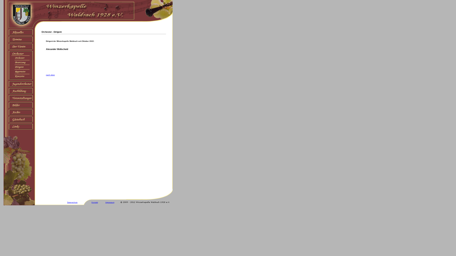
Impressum (109, 202)
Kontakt (95, 202)
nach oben (50, 75)
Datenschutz (72, 202)
